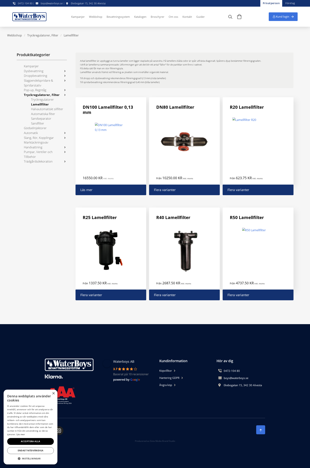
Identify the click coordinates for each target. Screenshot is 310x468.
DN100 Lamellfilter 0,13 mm (108, 109)
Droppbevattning (35, 76)
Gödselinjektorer (35, 128)
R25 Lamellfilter (100, 217)
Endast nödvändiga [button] (30, 450)
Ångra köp (165, 385)
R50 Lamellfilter (247, 217)
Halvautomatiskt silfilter (47, 109)
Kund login (282, 16)
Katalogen (140, 16)
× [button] (53, 393)
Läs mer (86, 190)
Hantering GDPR (169, 378)
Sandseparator (41, 118)
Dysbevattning (33, 71)
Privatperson (271, 3)
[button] (30, 458)
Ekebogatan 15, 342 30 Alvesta (88, 3)
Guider (200, 16)
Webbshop (95, 16)
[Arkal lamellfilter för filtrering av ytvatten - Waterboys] (30, 16)
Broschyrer (157, 16)
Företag (290, 3)
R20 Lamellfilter (247, 107)
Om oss (173, 16)
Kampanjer (78, 16)
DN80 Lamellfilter (175, 107)
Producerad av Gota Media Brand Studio (155, 441)
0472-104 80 (25, 3)
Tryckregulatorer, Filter (42, 35)
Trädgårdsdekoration (38, 161)
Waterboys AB (123, 361)
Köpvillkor (165, 370)
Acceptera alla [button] (30, 441)
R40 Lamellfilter (173, 217)
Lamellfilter (71, 35)
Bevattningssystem (118, 16)
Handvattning (33, 147)
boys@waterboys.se (52, 3)
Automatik (31, 133)
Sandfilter (37, 123)
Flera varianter (165, 190)
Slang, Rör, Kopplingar (39, 138)
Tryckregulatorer (42, 99)
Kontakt (187, 16)
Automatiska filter (43, 114)
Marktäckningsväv (36, 142)
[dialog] (30, 427)
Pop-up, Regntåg (35, 90)
